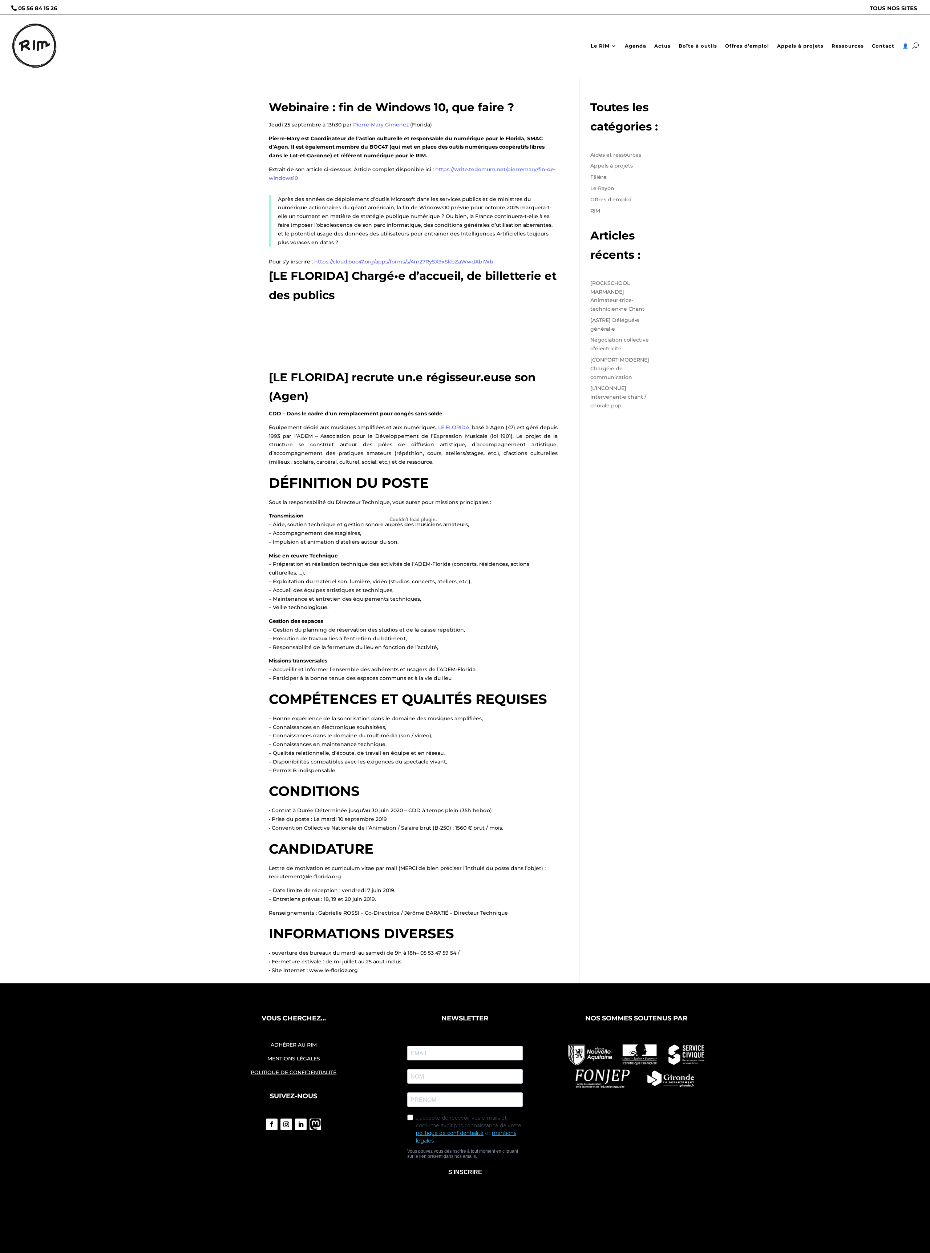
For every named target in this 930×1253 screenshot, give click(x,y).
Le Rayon (602, 188)
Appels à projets (800, 46)
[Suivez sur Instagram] (286, 1124)
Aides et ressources (615, 155)
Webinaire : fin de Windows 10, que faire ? (391, 107)
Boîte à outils (698, 46)
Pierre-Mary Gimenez (381, 124)
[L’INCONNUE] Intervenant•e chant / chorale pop (618, 397)
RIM (595, 211)
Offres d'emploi (610, 199)
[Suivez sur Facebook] (272, 1124)
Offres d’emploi (747, 46)
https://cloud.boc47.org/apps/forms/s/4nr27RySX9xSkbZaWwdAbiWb (403, 261)
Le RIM (600, 46)
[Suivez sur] (315, 1124)
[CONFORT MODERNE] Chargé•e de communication (619, 368)
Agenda (635, 46)
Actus (662, 46)
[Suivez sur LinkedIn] (301, 1124)
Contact (883, 46)
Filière (598, 177)
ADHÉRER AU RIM (294, 1045)
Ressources (848, 46)
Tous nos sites (893, 8)
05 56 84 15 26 (37, 8)
